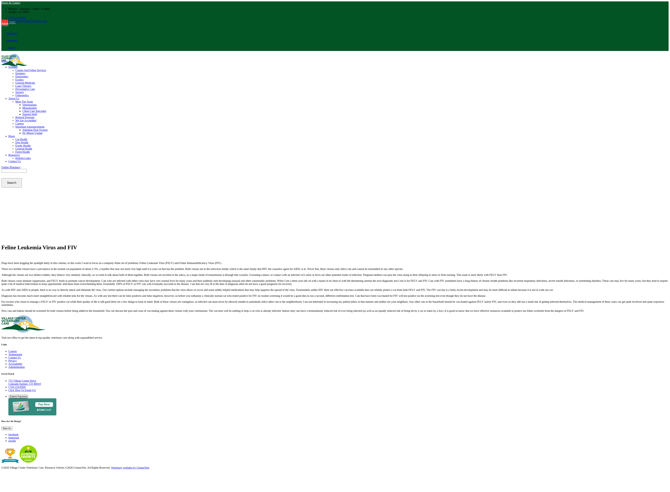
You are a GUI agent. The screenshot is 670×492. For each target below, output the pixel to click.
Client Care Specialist (34, 111)
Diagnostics (21, 76)
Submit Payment (18, 396)
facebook (12, 33)
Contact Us (14, 161)
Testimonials (15, 354)
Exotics (19, 79)
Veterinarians (29, 104)
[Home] (23, 331)
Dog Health (21, 142)
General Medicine (25, 82)
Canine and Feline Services (30, 70)
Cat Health (21, 139)
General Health (23, 148)
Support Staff (29, 114)
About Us (13, 98)
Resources (14, 155)
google (12, 47)
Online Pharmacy (11, 167)
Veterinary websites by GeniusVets (130, 467)
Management (29, 107)
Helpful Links (23, 158)
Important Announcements (29, 126)
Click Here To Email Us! (22, 390)
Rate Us (7, 428)
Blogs (11, 136)
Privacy (12, 360)
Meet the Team (24, 101)
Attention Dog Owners (35, 129)
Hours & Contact (10, 2)
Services (13, 67)
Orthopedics (22, 95)
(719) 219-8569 (17, 17)
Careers (19, 123)
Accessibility (15, 363)
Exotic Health (23, 145)
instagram (12, 40)
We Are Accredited (25, 120)
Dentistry (20, 73)
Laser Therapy (23, 85)
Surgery (19, 92)
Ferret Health (22, 151)
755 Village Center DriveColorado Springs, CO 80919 (24, 382)
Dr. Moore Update (32, 133)
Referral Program (24, 117)
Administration (16, 367)
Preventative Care (25, 89)
